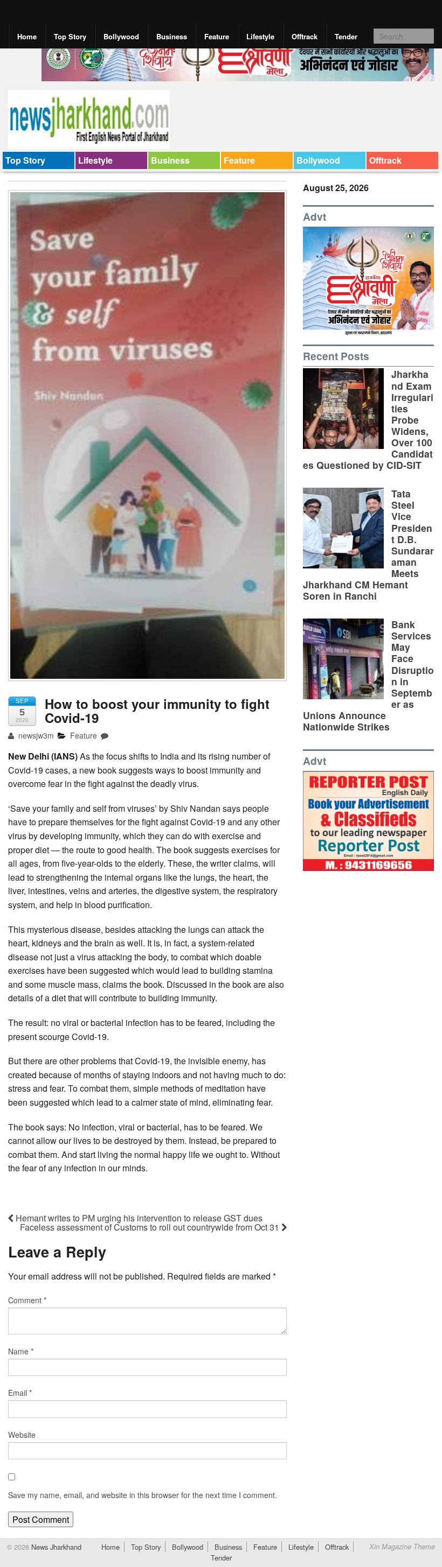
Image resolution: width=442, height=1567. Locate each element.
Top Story (70, 36)
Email (20, 1392)
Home (27, 36)
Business (171, 36)
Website (22, 1434)
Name (20, 1351)
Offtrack (304, 36)
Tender (346, 36)
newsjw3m (35, 735)
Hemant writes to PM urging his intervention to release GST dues (138, 1218)
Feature (216, 36)
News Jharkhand (55, 1547)
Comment (27, 1300)
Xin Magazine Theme (402, 1546)
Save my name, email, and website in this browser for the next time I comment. (142, 1494)
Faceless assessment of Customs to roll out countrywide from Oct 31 (150, 1227)
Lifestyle (260, 36)
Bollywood (121, 36)
